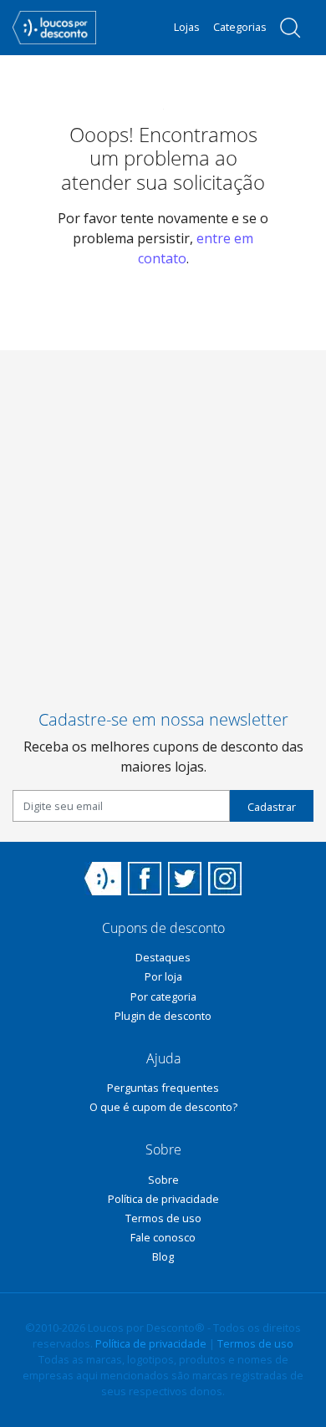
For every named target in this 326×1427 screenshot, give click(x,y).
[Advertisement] (163, 513)
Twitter (184, 878)
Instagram (225, 878)
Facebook (144, 878)
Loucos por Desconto (102, 878)
